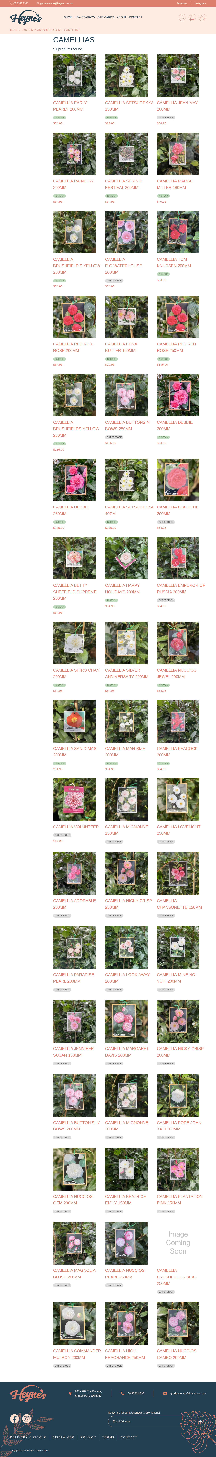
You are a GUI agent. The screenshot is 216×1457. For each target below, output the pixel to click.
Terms (108, 1437)
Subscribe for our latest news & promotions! (134, 1412)
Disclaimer (63, 1437)
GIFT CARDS (106, 17)
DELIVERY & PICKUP (28, 1437)
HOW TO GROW (85, 17)
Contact (129, 1437)
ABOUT (121, 17)
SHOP (68, 17)
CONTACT (135, 17)
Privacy (88, 1437)
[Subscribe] (200, 1421)
